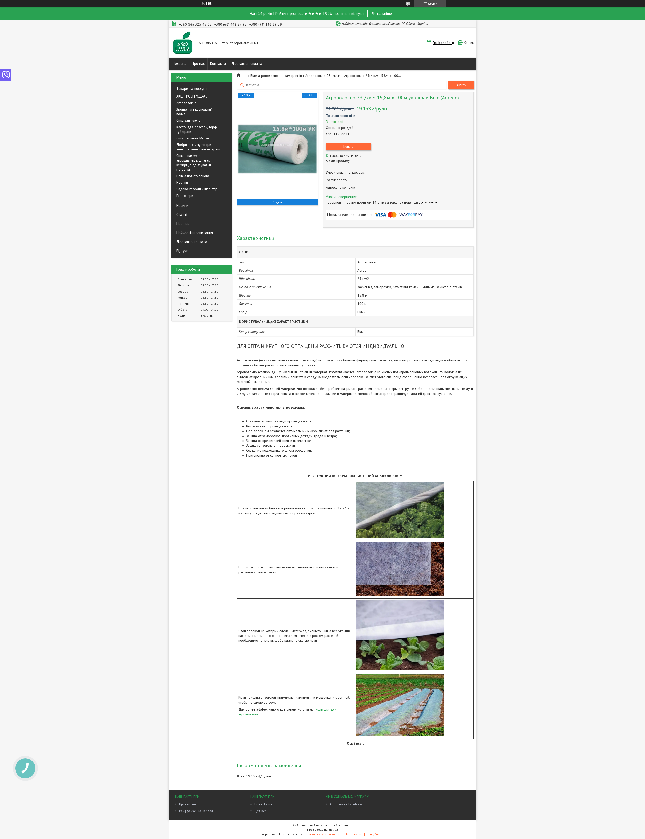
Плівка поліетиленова (193, 176)
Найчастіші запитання (194, 232)
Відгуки (182, 250)
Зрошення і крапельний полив (194, 111)
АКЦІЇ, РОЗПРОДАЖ (191, 96)
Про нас (198, 64)
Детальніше (381, 13)
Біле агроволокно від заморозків (276, 75)
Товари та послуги (191, 88)
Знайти (461, 85)
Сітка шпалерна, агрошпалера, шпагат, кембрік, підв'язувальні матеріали (194, 162)
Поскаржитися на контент (324, 834)
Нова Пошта (263, 804)
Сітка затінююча (188, 120)
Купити (348, 146)
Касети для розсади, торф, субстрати (196, 129)
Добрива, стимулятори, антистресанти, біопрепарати (198, 146)
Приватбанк (188, 804)
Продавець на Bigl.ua (322, 829)
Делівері (260, 811)
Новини (182, 205)
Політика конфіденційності (364, 834)
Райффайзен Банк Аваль (196, 811)
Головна (180, 64)
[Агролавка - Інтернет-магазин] (182, 43)
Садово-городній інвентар (196, 189)
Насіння (182, 182)
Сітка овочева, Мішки (192, 138)
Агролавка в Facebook (346, 804)
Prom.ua (346, 825)
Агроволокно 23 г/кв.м (322, 75)
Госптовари (184, 195)
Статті (181, 214)
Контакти (218, 64)
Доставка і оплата (246, 64)
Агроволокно (186, 103)
